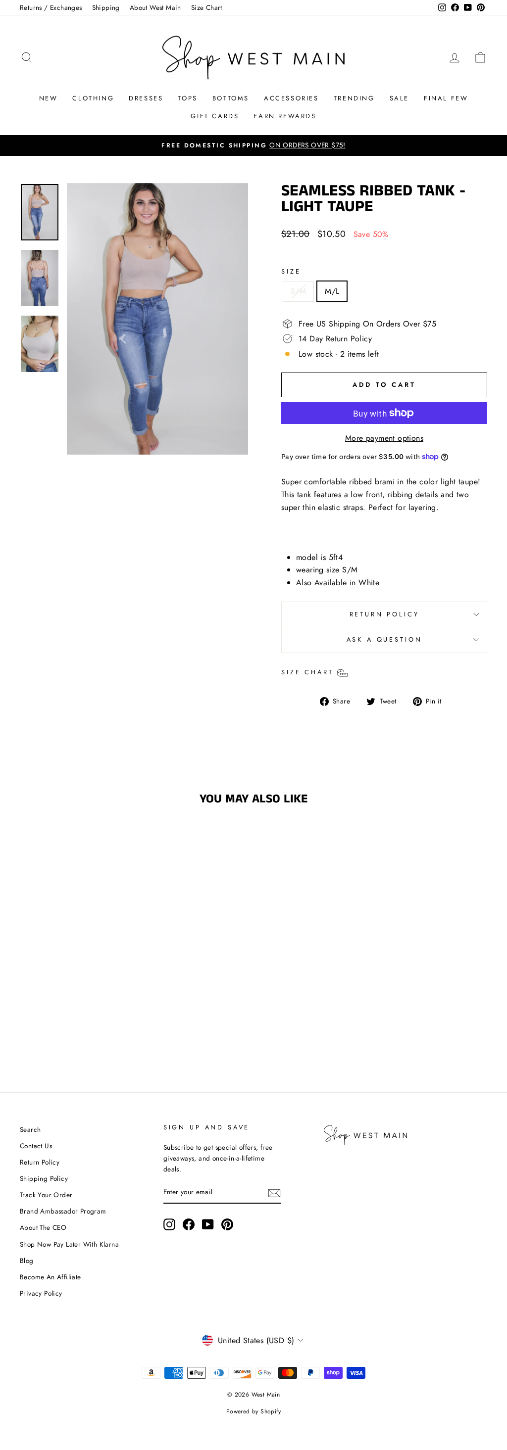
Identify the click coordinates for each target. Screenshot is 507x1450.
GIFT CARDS (215, 116)
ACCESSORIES (291, 98)
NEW (48, 98)
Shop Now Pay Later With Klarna (69, 1244)
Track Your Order (46, 1195)
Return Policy (39, 1162)
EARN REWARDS (285, 116)
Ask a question (384, 639)
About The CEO (43, 1227)
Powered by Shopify (253, 1411)
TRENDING (354, 98)
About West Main (155, 7)
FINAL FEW (446, 98)
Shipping (106, 7)
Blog (27, 1260)
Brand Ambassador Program (63, 1211)
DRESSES (146, 98)
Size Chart (206, 7)
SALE (399, 98)
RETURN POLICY (384, 614)
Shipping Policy (44, 1178)
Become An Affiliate (50, 1277)
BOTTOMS (230, 98)
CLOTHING (93, 98)
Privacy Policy (41, 1293)
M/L (332, 291)
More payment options (384, 438)
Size (291, 271)
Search (30, 1129)
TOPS (187, 98)
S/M (298, 291)
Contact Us (36, 1146)
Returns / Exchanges (51, 7)
